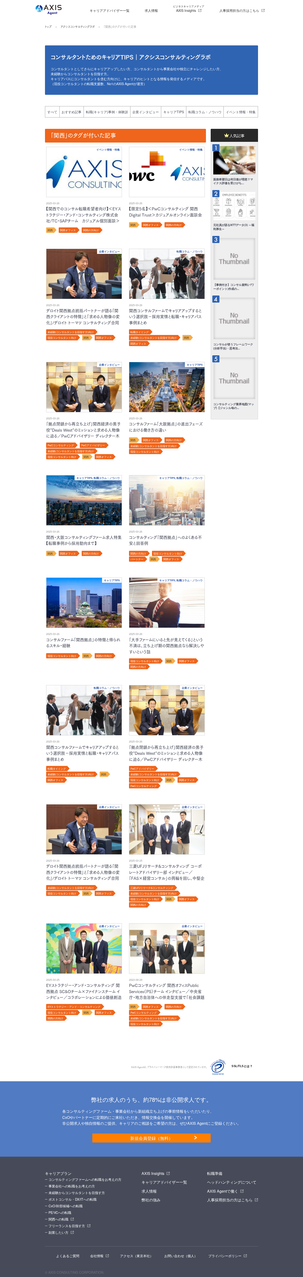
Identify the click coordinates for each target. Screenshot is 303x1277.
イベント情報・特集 (241, 111)
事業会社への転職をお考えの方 (72, 1186)
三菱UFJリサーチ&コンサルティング (151, 888)
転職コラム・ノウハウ (205, 111)
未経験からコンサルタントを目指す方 (77, 1192)
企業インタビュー (145, 111)
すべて (52, 111)
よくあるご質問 (67, 1255)
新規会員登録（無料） (151, 1138)
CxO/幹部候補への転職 (66, 1205)
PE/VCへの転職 (60, 1212)
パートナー (136, 559)
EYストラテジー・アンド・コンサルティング (74, 1006)
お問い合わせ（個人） (180, 1255)
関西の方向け (91, 230)
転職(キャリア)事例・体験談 (107, 111)
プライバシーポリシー (224, 1255)
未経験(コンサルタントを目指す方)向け (71, 332)
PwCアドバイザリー (93, 445)
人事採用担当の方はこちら (239, 10)
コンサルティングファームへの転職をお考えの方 (85, 1179)
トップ (48, 26)
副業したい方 (58, 1232)
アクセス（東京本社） (136, 1255)
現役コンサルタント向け (62, 337)
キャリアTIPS (173, 111)
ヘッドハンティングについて (231, 1182)
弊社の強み (151, 1200)
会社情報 (96, 1255)
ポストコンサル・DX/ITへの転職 (73, 1199)
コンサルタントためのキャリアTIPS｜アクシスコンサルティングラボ (131, 57)
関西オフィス (68, 230)
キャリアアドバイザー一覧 (109, 10)
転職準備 (214, 1173)
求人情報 (151, 10)
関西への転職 (58, 1219)
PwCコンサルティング (61, 445)
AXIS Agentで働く (222, 1191)
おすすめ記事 (71, 111)
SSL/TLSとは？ (242, 1066)
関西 (50, 230)
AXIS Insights (188, 8)
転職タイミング (139, 332)
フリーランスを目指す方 (67, 1225)
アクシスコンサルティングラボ (78, 26)
